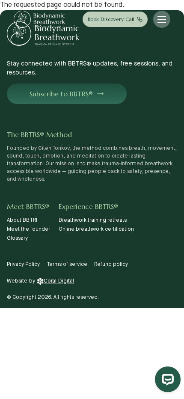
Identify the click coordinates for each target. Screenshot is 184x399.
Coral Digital (59, 280)
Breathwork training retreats (93, 220)
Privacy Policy (23, 264)
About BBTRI (22, 220)
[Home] (39, 19)
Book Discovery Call (111, 19)
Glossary (17, 238)
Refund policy (111, 264)
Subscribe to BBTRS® (61, 93)
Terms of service (67, 264)
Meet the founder (28, 229)
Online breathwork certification (96, 229)
